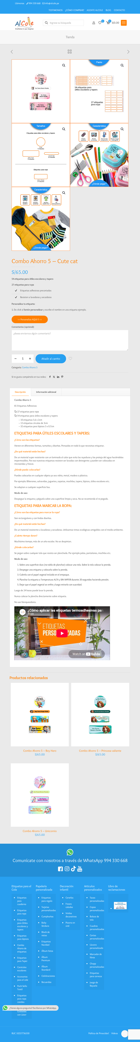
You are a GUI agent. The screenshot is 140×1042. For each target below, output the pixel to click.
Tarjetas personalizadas (47, 908)
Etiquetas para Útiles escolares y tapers (22, 924)
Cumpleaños (47, 916)
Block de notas (45, 934)
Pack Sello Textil (22, 987)
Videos (114, 1033)
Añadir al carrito (50, 358)
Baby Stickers (45, 924)
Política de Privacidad (98, 1033)
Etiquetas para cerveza (96, 974)
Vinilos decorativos (71, 915)
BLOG (108, 10)
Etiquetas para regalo (46, 899)
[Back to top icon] (124, 1033)
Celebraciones (47, 975)
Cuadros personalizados (96, 927)
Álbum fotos (47, 950)
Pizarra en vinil (70, 924)
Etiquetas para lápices (23, 937)
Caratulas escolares (21, 969)
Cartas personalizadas (96, 937)
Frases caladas (69, 905)
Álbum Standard (45, 968)
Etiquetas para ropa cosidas (21, 998)
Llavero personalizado (96, 946)
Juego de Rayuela (94, 984)
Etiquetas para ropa (21, 912)
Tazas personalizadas (96, 899)
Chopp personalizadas (96, 965)
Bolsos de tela (94, 918)
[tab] (20, 392)
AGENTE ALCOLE (95, 10)
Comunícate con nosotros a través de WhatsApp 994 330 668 (70, 860)
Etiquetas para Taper (22, 959)
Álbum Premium (45, 959)
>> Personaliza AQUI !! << (30, 319)
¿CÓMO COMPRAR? (74, 10)
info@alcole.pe (52, 3)
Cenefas (69, 897)
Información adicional (46, 391)
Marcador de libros (96, 956)
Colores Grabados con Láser (21, 1011)
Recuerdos (46, 982)
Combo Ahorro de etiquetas (21, 948)
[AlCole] (24, 23)
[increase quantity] (30, 358)
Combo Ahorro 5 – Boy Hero (39, 750)
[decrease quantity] (15, 358)
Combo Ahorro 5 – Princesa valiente (100, 750)
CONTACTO (119, 10)
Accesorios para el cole (22, 978)
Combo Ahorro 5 (29, 367)
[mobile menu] (124, 23)
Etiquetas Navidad (46, 943)
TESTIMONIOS (55, 10)
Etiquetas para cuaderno (21, 901)
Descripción (20, 391)
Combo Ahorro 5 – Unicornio (40, 831)
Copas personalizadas (96, 908)
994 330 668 (34, 3)
